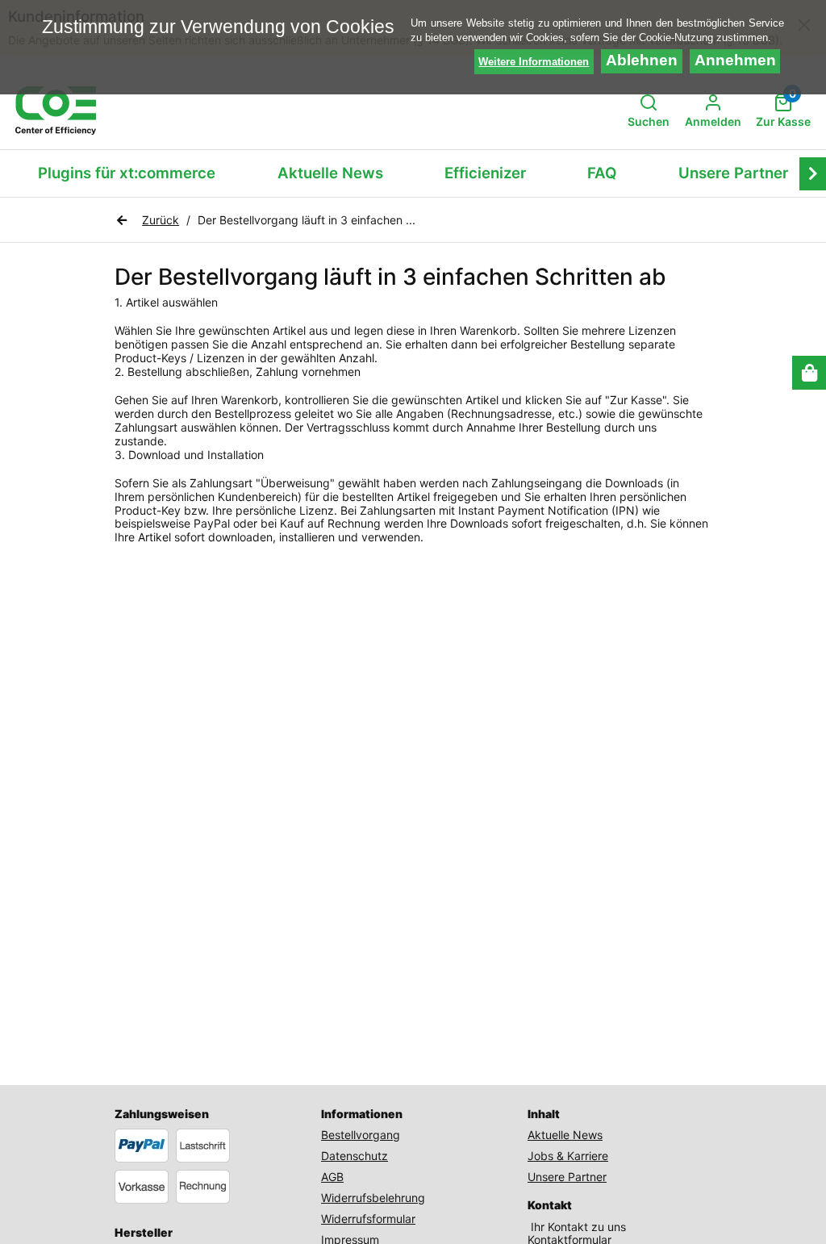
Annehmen (735, 60)
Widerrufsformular (368, 1218)
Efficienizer (485, 173)
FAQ (601, 173)
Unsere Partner (733, 173)
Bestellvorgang (360, 1135)
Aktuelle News (330, 173)
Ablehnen (642, 60)
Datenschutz (354, 1156)
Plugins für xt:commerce (126, 173)
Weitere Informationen (533, 62)
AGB (332, 1176)
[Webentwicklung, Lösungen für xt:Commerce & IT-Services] (55, 110)
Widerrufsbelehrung (373, 1197)
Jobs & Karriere (568, 1156)
